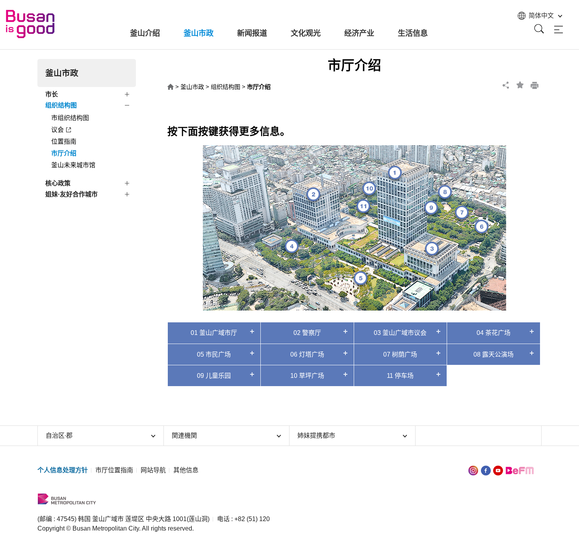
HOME (170, 87)
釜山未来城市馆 (73, 165)
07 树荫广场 (400, 354)
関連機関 (184, 435)
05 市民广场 (214, 354)
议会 (57, 129)
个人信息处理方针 (62, 470)
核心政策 (58, 183)
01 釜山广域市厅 (214, 332)
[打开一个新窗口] (486, 470)
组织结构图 (61, 105)
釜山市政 (192, 86)
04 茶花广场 (493, 332)
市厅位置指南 (114, 470)
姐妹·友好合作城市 (71, 194)
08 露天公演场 (493, 354)
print (534, 85)
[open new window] (473, 470)
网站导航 (153, 470)
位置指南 (63, 141)
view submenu (128, 96)
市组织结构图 (70, 118)
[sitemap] (558, 29)
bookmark (520, 85)
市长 (51, 94)
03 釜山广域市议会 (400, 332)
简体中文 (541, 15)
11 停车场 (400, 375)
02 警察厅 (307, 332)
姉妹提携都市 (316, 435)
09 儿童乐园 (214, 375)
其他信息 (186, 470)
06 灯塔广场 (307, 354)
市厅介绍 (63, 153)
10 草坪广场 (307, 375)
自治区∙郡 (59, 435)
